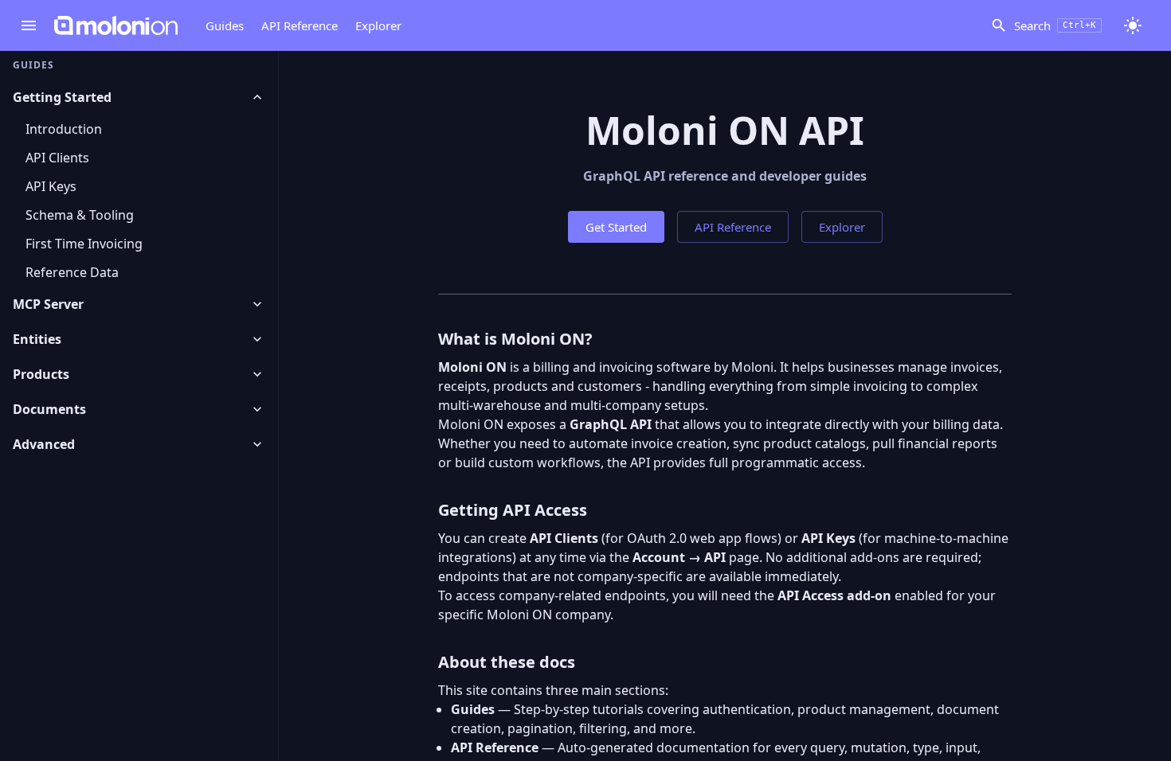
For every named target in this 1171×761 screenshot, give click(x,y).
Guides (225, 25)
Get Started (616, 227)
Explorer (378, 25)
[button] (139, 97)
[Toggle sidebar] (29, 25)
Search (1055, 25)
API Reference (299, 25)
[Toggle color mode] (1133, 25)
